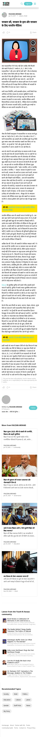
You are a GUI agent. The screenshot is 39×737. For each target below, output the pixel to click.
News (28, 705)
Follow (33, 408)
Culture (18, 700)
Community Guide (7, 728)
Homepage (5, 725)
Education (7, 700)
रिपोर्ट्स (4, 285)
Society (6, 694)
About (12, 725)
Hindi (15, 694)
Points (28, 725)
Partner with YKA (20, 725)
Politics (25, 694)
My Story (7, 711)
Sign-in (28, 4)
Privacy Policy (31, 728)
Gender (6, 705)
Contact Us (22, 728)
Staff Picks (17, 705)
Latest (28, 700)
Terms (16, 728)
